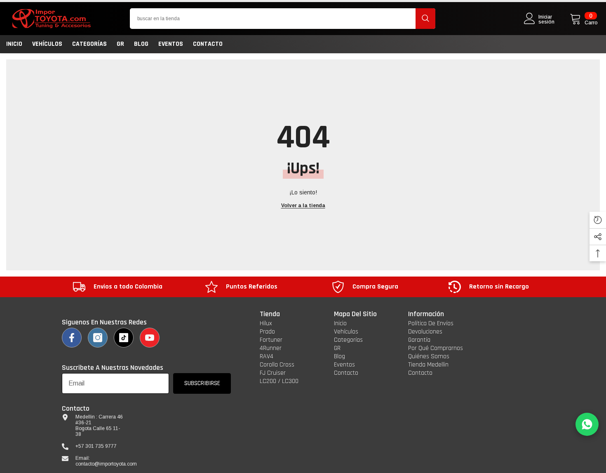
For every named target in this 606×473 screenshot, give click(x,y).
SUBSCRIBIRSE (202, 383)
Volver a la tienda (303, 205)
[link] (117, 287)
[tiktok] (124, 338)
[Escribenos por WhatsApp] (587, 424)
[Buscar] (282, 18)
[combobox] (273, 18)
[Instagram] (98, 338)
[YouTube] (150, 338)
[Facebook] (72, 338)
